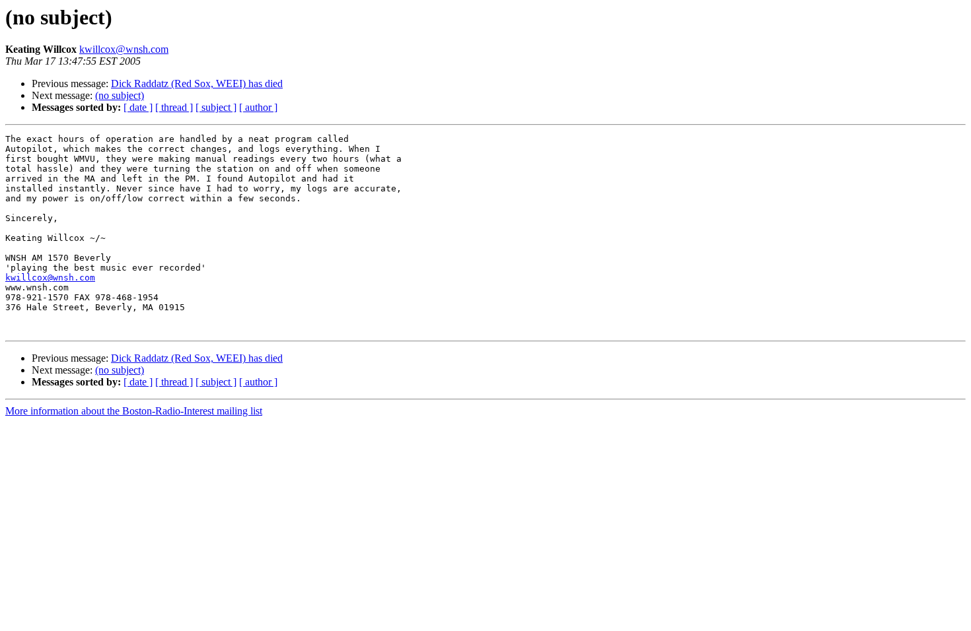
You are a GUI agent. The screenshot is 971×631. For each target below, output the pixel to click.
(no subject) (119, 95)
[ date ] (138, 107)
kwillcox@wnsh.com (123, 49)
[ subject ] (216, 107)
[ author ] (258, 107)
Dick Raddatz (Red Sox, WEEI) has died (197, 83)
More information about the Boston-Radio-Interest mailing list (133, 410)
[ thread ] (174, 107)
